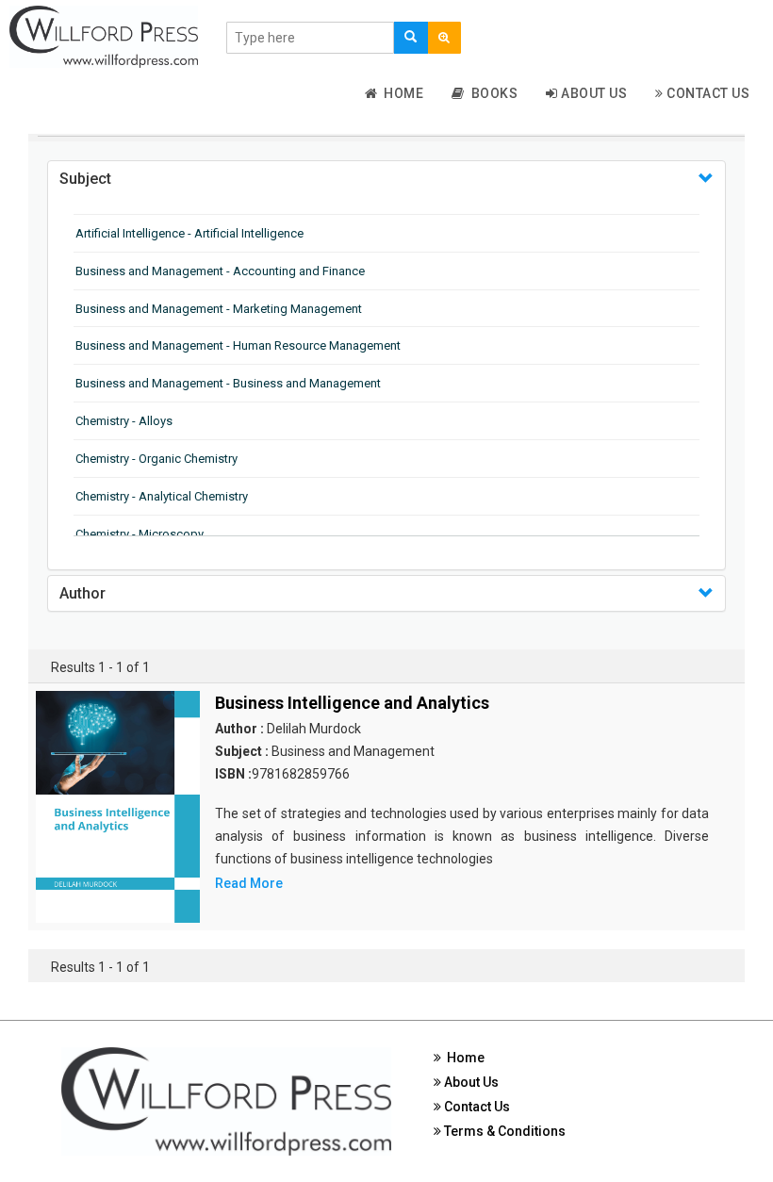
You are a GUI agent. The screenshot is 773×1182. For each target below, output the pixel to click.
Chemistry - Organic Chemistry (156, 458)
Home (400, 93)
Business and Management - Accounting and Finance (220, 271)
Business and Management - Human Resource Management (238, 345)
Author (82, 593)
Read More (249, 883)
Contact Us (707, 93)
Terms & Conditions (503, 1131)
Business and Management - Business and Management (228, 383)
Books (491, 93)
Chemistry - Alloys (124, 421)
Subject (85, 179)
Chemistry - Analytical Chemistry (161, 496)
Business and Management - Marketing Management (218, 309)
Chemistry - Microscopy (139, 534)
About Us (593, 93)
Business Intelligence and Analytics (352, 703)
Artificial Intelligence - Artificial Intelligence (189, 233)
